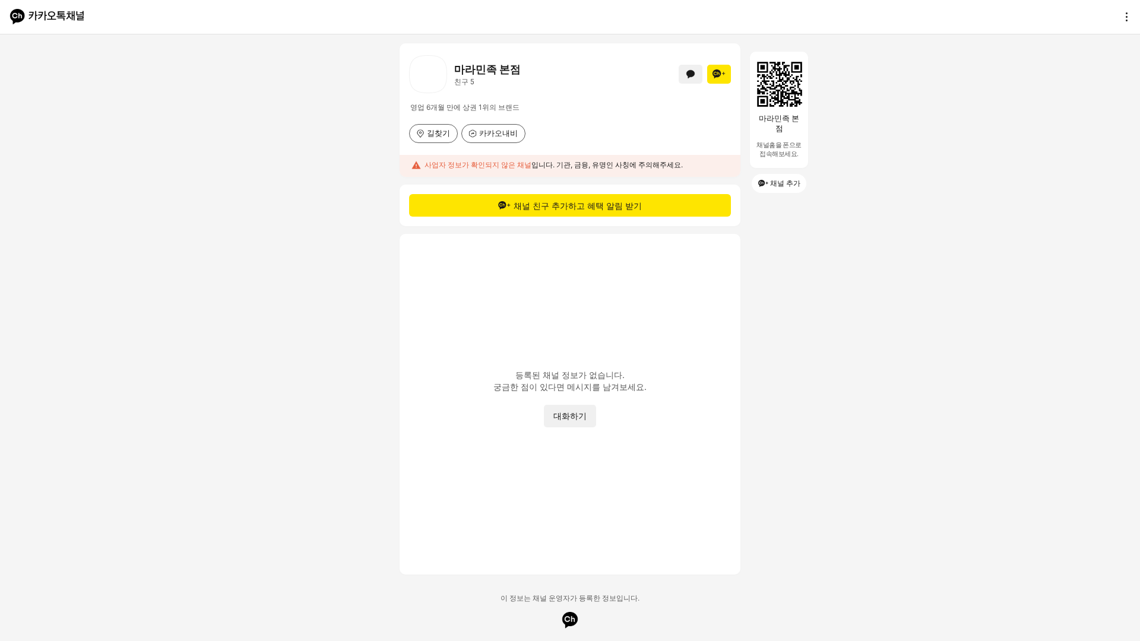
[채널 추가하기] (719, 74)
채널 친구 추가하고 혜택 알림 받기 (578, 206)
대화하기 (570, 416)
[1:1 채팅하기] (690, 74)
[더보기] (1123, 16)
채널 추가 (785, 183)
